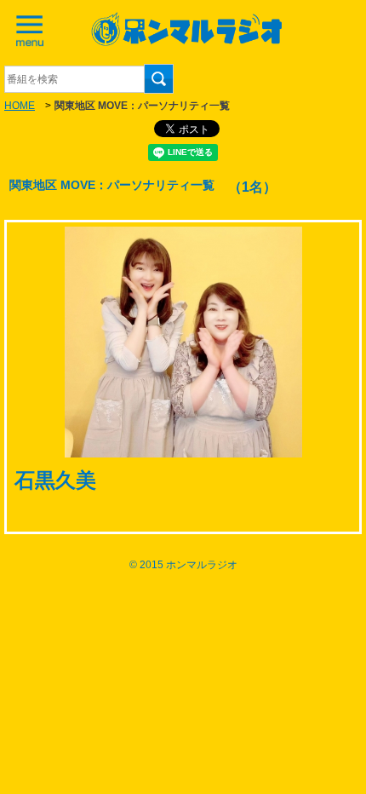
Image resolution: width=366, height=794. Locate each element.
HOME (19, 106)
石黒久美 (55, 480)
